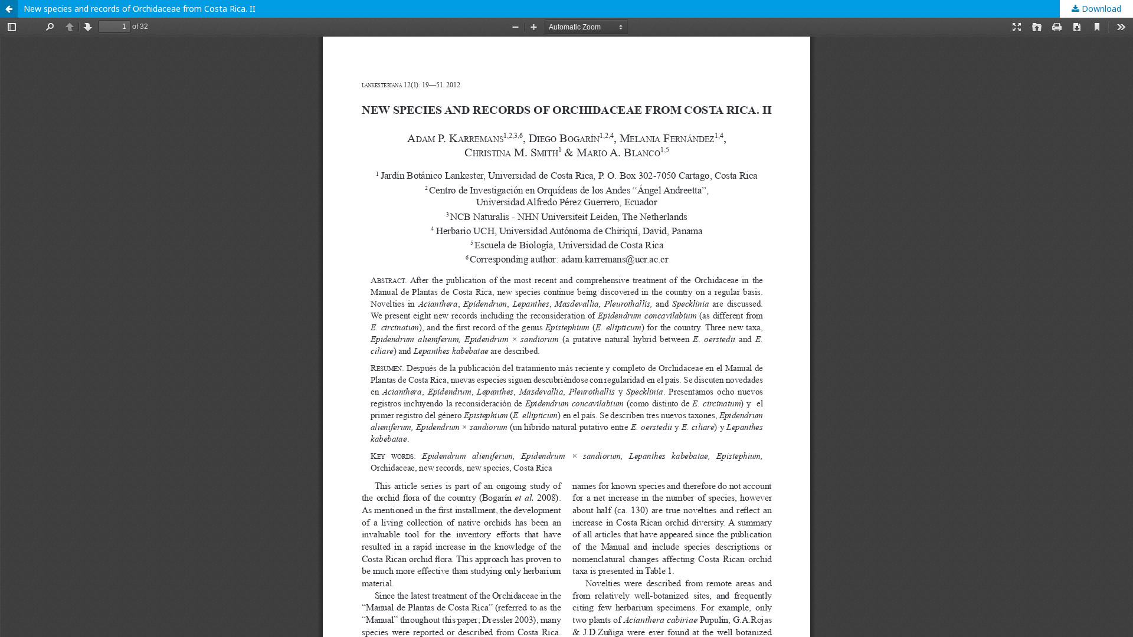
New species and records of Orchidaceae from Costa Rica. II (140, 8)
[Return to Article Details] (9, 9)
